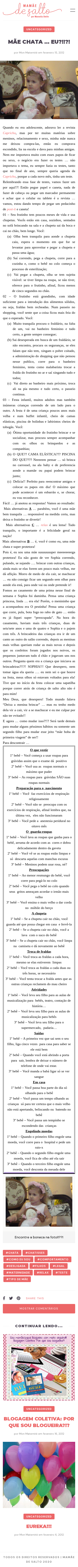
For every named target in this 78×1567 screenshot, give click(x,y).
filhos (40, 1266)
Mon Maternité (28, 52)
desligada (17, 1266)
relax (44, 1272)
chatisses (36, 1252)
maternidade (19, 1272)
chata (13, 1252)
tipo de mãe (18, 1279)
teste (63, 1272)
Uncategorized (39, 29)
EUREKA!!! (39, 1526)
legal (60, 1266)
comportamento (54, 1259)
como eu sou (19, 1259)
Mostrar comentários (39, 1308)
